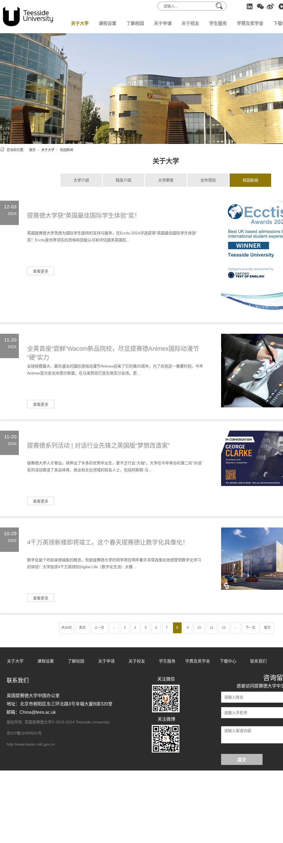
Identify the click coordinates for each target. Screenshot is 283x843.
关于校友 (190, 23)
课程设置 (107, 23)
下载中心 (228, 661)
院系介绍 (123, 180)
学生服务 (218, 23)
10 (199, 628)
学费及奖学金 (250, 23)
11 (211, 628)
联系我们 (258, 661)
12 (224, 628)
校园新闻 (250, 180)
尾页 (267, 628)
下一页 (250, 628)
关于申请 (163, 23)
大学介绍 (81, 180)
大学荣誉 (166, 180)
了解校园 (135, 23)
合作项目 (208, 180)
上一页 (99, 628)
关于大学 (80, 23)
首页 (32, 150)
